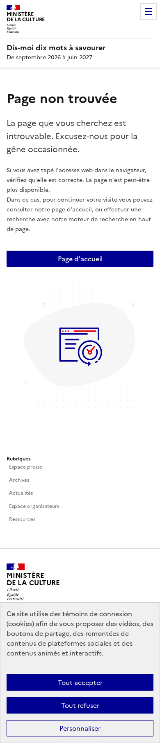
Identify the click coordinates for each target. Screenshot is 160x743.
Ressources (22, 519)
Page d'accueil (80, 259)
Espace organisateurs (34, 506)
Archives (19, 480)
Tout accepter (80, 682)
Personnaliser (80, 728)
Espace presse (25, 467)
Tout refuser (80, 705)
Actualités (21, 493)
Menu (148, 11)
